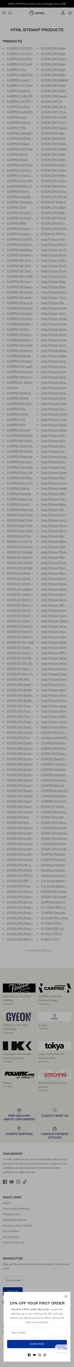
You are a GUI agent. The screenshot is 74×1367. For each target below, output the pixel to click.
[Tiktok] (44, 1355)
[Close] (66, 1296)
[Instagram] (39, 1355)
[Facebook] (29, 1355)
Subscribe (37, 1343)
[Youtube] (34, 1355)
